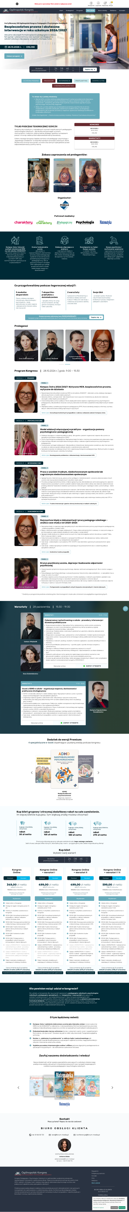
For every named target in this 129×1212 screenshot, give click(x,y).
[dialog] (109, 1203)
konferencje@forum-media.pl (88, 1135)
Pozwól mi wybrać (98, 1207)
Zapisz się (87, 1209)
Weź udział (90, 10)
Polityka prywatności (98, 1173)
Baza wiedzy (102, 10)
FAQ (93, 1178)
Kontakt (122, 10)
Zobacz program (13, 56)
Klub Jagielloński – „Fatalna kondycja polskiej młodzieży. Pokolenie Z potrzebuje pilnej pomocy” (66, 115)
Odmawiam (114, 1207)
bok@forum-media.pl (60, 1135)
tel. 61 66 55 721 (38, 1135)
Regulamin (95, 1171)
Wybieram (17, 898)
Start (61, 10)
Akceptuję (122, 1207)
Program (80, 10)
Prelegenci (70, 10)
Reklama (113, 10)
